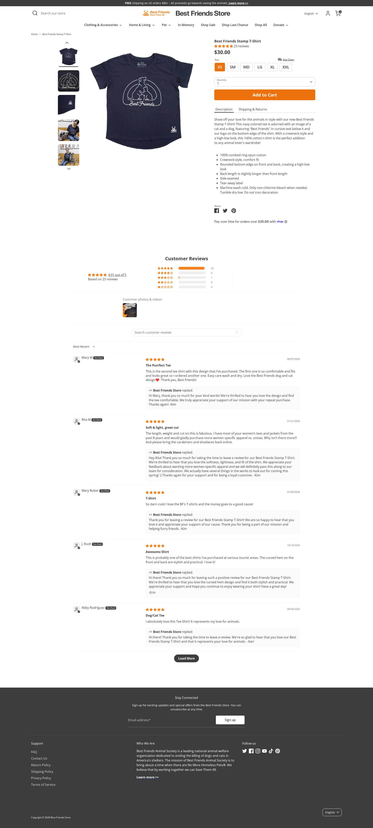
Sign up (230, 720)
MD (246, 67)
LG (259, 67)
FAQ (34, 752)
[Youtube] (264, 751)
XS (220, 67)
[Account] (328, 13)
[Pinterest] (277, 751)
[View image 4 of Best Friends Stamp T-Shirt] (68, 130)
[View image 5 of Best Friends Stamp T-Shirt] (68, 155)
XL (272, 67)
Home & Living (140, 25)
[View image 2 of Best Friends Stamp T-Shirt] (68, 81)
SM (232, 67)
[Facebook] (251, 751)
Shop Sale (208, 25)
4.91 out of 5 (117, 275)
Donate (279, 25)
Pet (164, 25)
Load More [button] (186, 658)
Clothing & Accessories (101, 25)
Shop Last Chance (235, 25)
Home (34, 34)
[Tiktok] (271, 751)
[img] (155, 359)
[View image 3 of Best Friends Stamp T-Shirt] (68, 106)
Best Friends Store (61, 817)
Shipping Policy (42, 771)
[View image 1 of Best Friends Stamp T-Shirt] (68, 56)
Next (69, 169)
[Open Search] (35, 13)
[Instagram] (257, 751)
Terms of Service (43, 784)
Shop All (261, 25)
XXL (285, 67)
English (309, 13)
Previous (67, 43)
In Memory (186, 25)
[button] (224, 46)
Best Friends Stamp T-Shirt (56, 34)
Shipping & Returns (253, 109)
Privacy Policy (41, 778)
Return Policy (41, 765)
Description (224, 109)
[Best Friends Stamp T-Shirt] (142, 99)
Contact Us (39, 758)
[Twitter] (244, 751)
